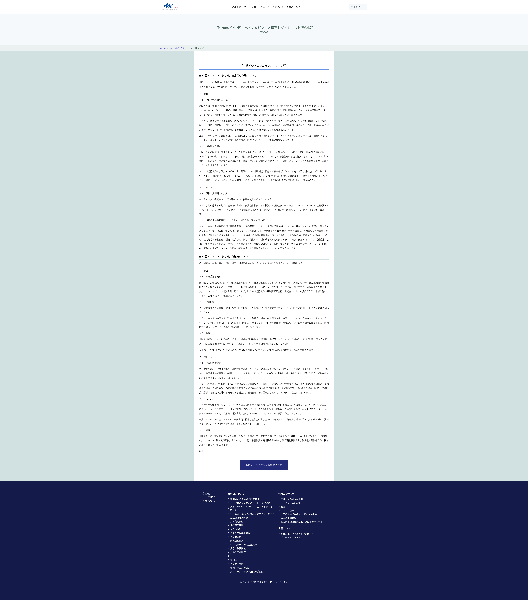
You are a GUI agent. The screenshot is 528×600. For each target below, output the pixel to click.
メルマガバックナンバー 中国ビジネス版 (250, 502)
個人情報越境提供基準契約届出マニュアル (302, 522)
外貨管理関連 (237, 536)
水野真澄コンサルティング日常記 (297, 533)
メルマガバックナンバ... (179, 48)
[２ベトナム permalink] (197, 185)
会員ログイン (358, 6)
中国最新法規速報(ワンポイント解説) (299, 514)
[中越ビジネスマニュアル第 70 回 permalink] (197, 63)
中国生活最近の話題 (240, 567)
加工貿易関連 (237, 521)
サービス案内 (251, 6)
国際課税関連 (237, 540)
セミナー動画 (237, 563)
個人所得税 (235, 529)
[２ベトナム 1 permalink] (197, 355)
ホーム (163, 48)
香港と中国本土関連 (240, 533)
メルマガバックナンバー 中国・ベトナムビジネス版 (252, 508)
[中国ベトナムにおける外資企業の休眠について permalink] (197, 73)
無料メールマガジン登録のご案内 (264, 465)
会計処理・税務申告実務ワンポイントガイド (252, 513)
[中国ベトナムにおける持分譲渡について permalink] (197, 254)
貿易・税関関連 (238, 548)
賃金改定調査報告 (289, 518)
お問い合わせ (293, 6)
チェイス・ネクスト (291, 537)
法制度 (233, 560)
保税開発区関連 (238, 525)
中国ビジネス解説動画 (292, 498)
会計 (232, 556)
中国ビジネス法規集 (291, 502)
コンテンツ (278, 6)
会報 (283, 506)
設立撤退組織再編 (239, 517)
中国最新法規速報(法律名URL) (245, 498)
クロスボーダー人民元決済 (243, 544)
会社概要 (236, 6)
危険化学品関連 (238, 552)
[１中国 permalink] (197, 92)
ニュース (264, 6)
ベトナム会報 (287, 510)
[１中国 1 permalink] (197, 268)
